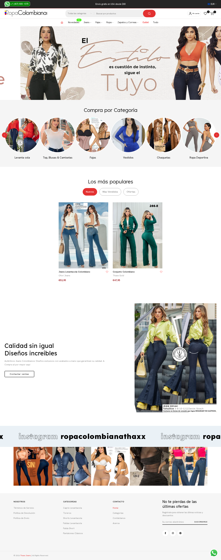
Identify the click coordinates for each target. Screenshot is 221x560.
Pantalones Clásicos (73, 533)
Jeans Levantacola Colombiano (74, 271)
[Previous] (4, 135)
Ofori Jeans (64, 275)
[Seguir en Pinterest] (180, 533)
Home (115, 508)
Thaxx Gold (118, 275)
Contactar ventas (19, 374)
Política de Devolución (24, 513)
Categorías (118, 513)
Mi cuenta (195, 13)
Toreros (67, 513)
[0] (205, 13)
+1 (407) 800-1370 (19, 3)
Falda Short (68, 528)
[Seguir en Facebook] (165, 533)
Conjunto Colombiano (124, 271)
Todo (155, 22)
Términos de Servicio (24, 508)
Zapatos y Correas (127, 22)
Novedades (74, 22)
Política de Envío (21, 518)
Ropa (109, 22)
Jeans (86, 22)
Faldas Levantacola (72, 523)
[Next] (216, 135)
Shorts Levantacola (72, 518)
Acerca (116, 523)
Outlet (146, 22)
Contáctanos (119, 518)
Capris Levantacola (72, 508)
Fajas (97, 22)
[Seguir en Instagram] (173, 533)
